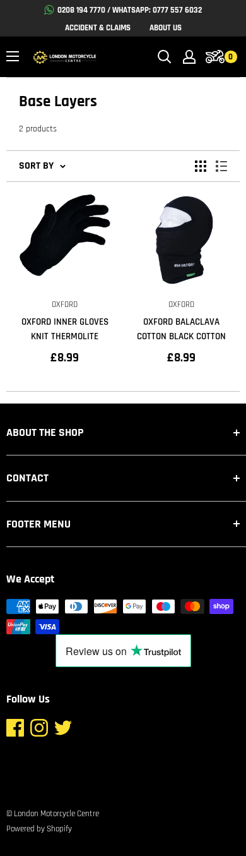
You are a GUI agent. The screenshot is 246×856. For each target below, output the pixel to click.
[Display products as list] (221, 166)
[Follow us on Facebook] (15, 731)
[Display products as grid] (200, 166)
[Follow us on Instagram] (39, 731)
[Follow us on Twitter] (63, 731)
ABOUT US (165, 28)
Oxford (65, 304)
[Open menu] (12, 56)
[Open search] (165, 57)
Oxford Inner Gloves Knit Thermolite (64, 329)
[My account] (189, 57)
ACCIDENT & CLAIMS (98, 28)
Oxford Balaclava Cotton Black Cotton (181, 329)
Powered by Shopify (39, 829)
